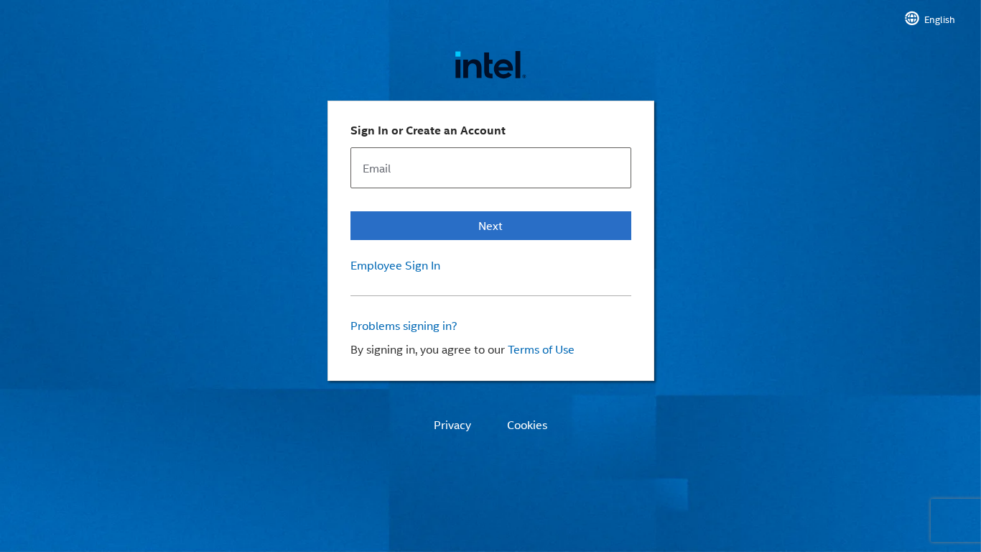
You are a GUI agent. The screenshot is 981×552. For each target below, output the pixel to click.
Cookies (527, 425)
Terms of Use (541, 349)
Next (490, 225)
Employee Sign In (395, 265)
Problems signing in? (403, 326)
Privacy (452, 425)
